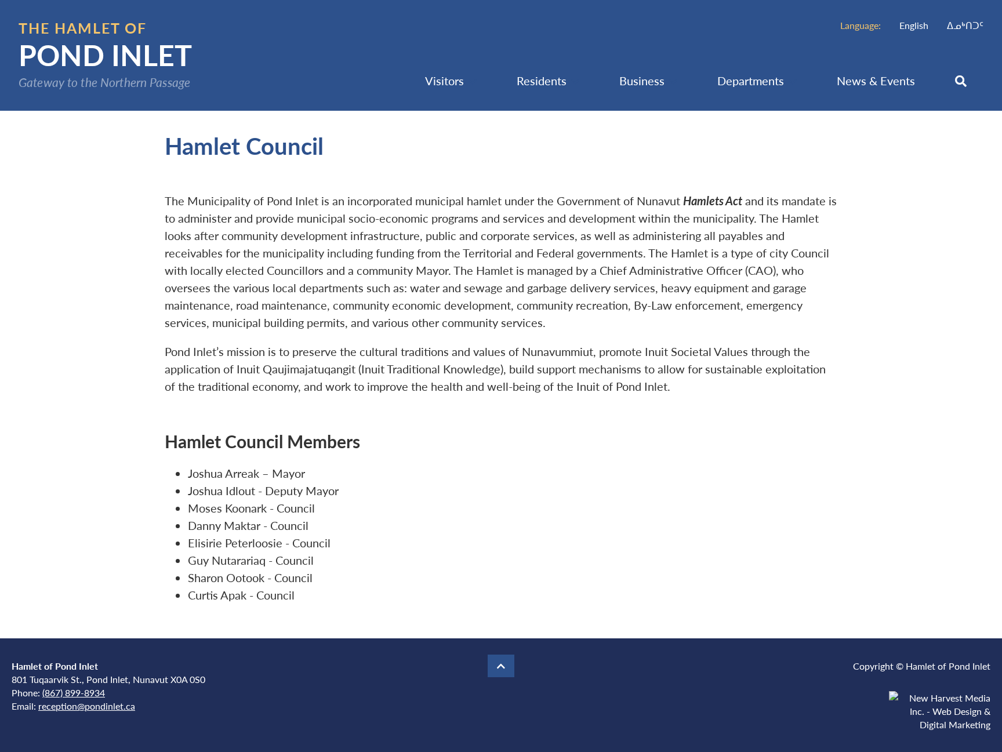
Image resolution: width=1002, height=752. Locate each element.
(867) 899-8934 (73, 692)
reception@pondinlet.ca (86, 706)
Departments (750, 80)
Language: (860, 25)
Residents (542, 80)
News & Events (876, 80)
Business (642, 80)
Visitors (444, 80)
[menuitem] (914, 25)
